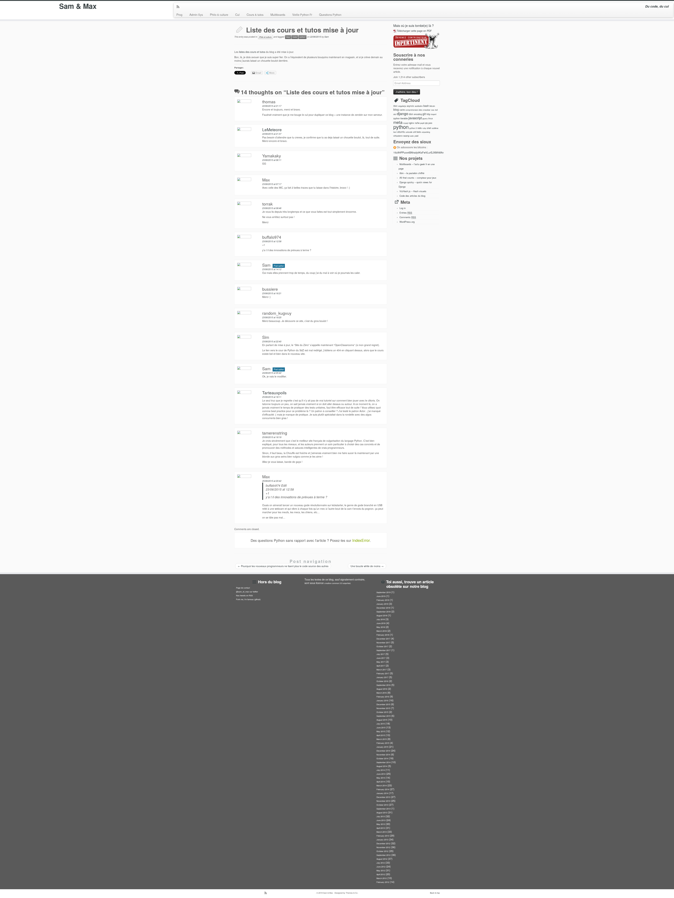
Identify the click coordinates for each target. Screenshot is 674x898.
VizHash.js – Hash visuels (412, 191)
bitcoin (432, 106)
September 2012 (383, 855)
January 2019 (382, 603)
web (412, 136)
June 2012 (380, 866)
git (424, 114)
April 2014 (380, 781)
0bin (395, 105)
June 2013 (380, 820)
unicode (409, 131)
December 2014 (383, 750)
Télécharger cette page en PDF (414, 30)
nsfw (417, 123)
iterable (404, 118)
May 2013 (380, 824)
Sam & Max (78, 6)
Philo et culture (265, 37)
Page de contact (243, 587)
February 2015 (382, 743)
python (302, 37)
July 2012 (380, 862)
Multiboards (277, 14)
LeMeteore (272, 129)
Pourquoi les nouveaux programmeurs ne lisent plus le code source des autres (283, 566)
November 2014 (383, 754)
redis (419, 128)
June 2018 (380, 623)
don (411, 114)
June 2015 (380, 727)
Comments (407, 217)
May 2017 (380, 661)
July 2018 (380, 619)
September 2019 (383, 592)
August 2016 (381, 688)
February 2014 (382, 789)
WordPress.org (407, 221)
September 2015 (383, 715)
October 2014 (382, 758)
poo (430, 123)
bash (426, 105)
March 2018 (381, 630)
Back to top (435, 892)
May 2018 (380, 627)
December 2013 (383, 797)
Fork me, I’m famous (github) (248, 599)
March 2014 (381, 785)
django (402, 113)
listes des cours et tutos (252, 52)
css (432, 109)
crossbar (426, 109)
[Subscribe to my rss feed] (179, 7)
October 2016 (382, 681)
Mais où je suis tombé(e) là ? (413, 25)
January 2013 (382, 839)
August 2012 (381, 858)
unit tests (417, 131)
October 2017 (382, 646)
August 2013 (381, 812)
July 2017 (380, 654)
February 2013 (382, 835)
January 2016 (382, 700)
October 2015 (382, 712)
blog (288, 37)
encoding (418, 114)
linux (430, 118)
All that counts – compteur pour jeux (417, 177)
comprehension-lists (413, 110)
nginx (411, 123)
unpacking (426, 132)
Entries (405, 212)
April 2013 (380, 828)
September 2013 (383, 808)
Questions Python (330, 14)
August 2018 (381, 615)
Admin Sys (196, 14)
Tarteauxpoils (274, 393)
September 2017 (383, 650)
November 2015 (383, 708)
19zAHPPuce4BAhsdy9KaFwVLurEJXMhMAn (418, 152)
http (428, 114)
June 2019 (380, 596)
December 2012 (383, 843)
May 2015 (380, 731)
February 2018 (382, 634)
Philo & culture (219, 14)
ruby (424, 128)
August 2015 (381, 719)
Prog (179, 14)
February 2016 (382, 696)
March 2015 (381, 739)
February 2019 (382, 600)
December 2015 (383, 704)
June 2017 (380, 658)
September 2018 (383, 611)
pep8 (422, 123)
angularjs (402, 106)
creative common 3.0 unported (337, 583)
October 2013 (382, 804)
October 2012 (382, 851)
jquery (425, 118)
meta (295, 37)
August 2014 (381, 766)
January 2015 (382, 746)
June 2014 (380, 773)
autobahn (419, 106)
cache (402, 109)
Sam (326, 36)
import (433, 114)
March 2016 (381, 692)
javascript (415, 117)
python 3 (413, 128)
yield (416, 135)
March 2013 (381, 831)
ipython (396, 118)
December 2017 (383, 638)
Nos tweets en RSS (244, 595)
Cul (237, 14)
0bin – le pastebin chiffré (411, 173)
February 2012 (382, 882)
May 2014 (380, 777)
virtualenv (398, 135)
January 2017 (382, 677)
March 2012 (381, 878)
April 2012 (380, 874)
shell (429, 128)
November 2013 (383, 800)
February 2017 (382, 673)
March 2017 (381, 669)
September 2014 (383, 762)
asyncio (410, 105)
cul (436, 109)
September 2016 (383, 685)
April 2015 (380, 735)
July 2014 (380, 770)
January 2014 (382, 793)
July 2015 (380, 723)
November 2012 (383, 847)
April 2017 (380, 665)
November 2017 (383, 642)
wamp (406, 135)
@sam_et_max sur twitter (247, 591)
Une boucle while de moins (367, 566)
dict (394, 114)
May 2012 (380, 870)
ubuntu (401, 131)
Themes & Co (352, 892)
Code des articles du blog (412, 195)
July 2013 (380, 816)
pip (426, 123)
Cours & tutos (255, 14)
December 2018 (383, 607)
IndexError (361, 540)
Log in (402, 208)
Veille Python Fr (302, 14)
